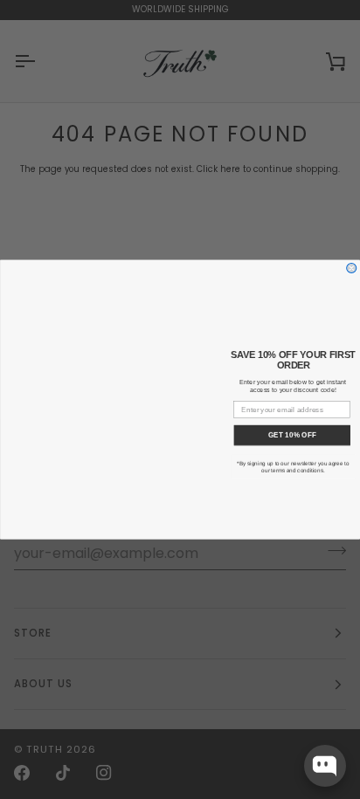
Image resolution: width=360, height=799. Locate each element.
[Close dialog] (352, 267)
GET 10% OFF (292, 435)
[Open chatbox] (325, 766)
